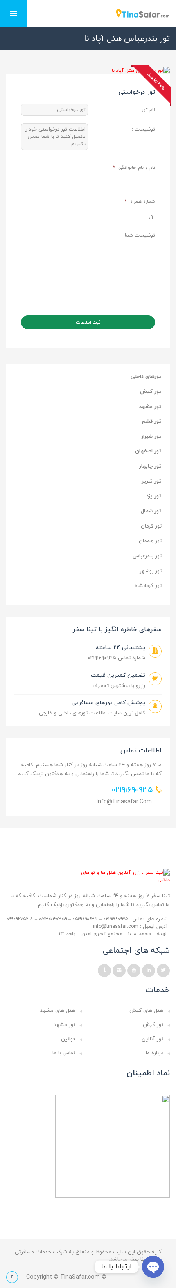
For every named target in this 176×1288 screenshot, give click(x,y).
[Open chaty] (153, 1267)
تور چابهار (150, 466)
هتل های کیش (146, 1010)
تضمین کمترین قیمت (118, 675)
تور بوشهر (151, 571)
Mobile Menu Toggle (13, 13)
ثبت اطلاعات (88, 322)
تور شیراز (151, 436)
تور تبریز (152, 481)
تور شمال (151, 511)
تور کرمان (151, 526)
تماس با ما (63, 1053)
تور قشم (152, 421)
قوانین (68, 1039)
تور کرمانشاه (148, 586)
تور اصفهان (148, 451)
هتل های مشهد (57, 1010)
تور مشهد (150, 406)
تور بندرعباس (147, 556)
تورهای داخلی (146, 376)
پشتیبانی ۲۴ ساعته (120, 648)
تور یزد (154, 496)
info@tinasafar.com (124, 802)
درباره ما (154, 1053)
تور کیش (151, 391)
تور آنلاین (152, 1039)
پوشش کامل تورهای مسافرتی (108, 703)
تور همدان (150, 541)
